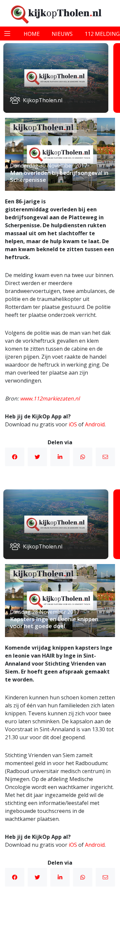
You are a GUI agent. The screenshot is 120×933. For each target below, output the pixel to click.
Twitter (37, 457)
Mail (105, 457)
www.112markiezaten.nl (50, 398)
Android (95, 424)
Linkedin (60, 457)
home (32, 33)
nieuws (62, 33)
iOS (73, 424)
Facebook (14, 457)
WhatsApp (82, 457)
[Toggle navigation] (7, 33)
